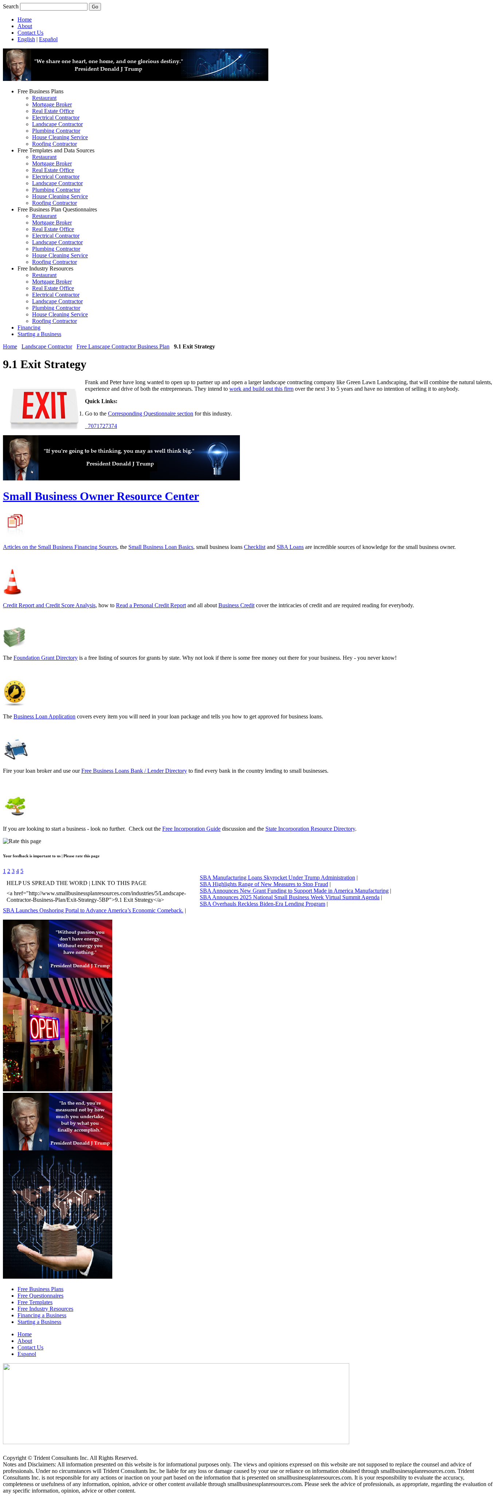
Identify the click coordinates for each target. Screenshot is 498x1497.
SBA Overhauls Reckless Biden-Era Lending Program (262, 904)
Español (48, 39)
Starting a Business (39, 334)
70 (91, 426)
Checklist (254, 547)
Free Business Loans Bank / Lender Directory (134, 771)
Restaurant (44, 98)
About (24, 26)
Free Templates (34, 1302)
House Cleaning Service (60, 137)
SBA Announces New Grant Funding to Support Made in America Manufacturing (294, 891)
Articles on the (20, 547)
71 (97, 426)
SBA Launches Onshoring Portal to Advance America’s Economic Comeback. (93, 910)
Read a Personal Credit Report (151, 605)
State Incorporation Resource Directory (310, 829)
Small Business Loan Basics (160, 547)
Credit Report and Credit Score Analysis (49, 605)
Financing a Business (41, 1315)
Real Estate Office (53, 111)
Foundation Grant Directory (45, 658)
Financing (28, 327)
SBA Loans (290, 547)
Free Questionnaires (40, 1296)
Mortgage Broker (52, 104)
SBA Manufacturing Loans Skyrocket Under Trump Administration (277, 877)
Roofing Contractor (54, 144)
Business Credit (236, 605)
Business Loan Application (44, 716)
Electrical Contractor (55, 117)
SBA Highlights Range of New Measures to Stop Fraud (264, 884)
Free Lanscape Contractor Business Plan (123, 346)
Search (11, 6)
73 (108, 426)
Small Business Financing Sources (77, 547)
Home (24, 19)
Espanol (26, 1354)
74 (114, 426)
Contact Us (30, 33)
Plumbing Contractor (56, 131)
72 (102, 426)
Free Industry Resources (45, 1309)
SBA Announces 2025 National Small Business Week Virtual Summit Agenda (290, 897)
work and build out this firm (261, 389)
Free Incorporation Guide (191, 829)
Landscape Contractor (57, 124)
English (26, 39)
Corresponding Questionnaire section (150, 413)
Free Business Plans (40, 1289)
